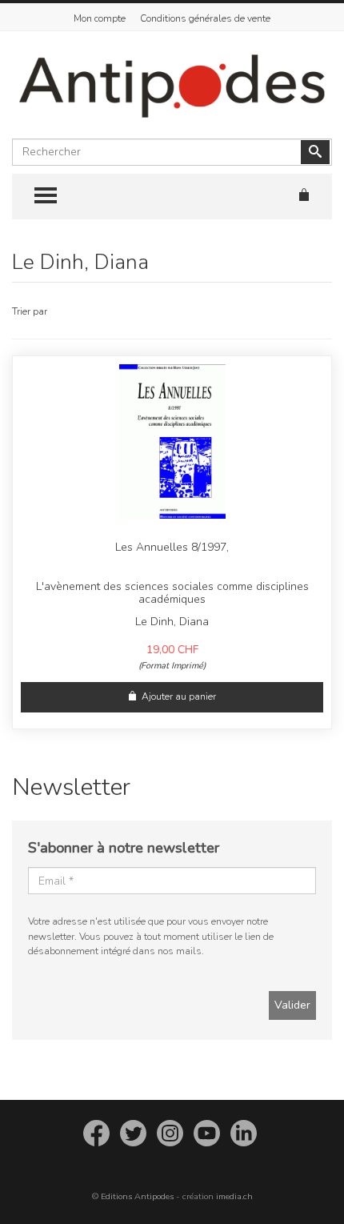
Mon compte (100, 18)
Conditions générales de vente (205, 18)
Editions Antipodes (137, 1196)
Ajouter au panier (179, 696)
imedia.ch (234, 1196)
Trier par (29, 311)
